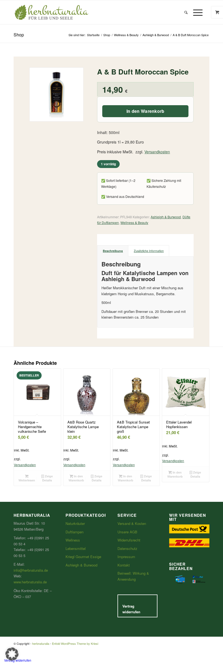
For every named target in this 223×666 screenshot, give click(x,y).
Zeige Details (47, 478)
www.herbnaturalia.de (30, 581)
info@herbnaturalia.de (31, 570)
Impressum (126, 556)
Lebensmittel (76, 548)
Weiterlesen (26, 480)
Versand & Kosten (131, 523)
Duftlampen (74, 531)
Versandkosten (157, 151)
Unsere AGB (127, 531)
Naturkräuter (75, 523)
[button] (12, 654)
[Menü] (196, 12)
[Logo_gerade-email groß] (52, 12)
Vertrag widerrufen (131, 608)
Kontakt (123, 565)
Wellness (73, 540)
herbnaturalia (40, 643)
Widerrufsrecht (128, 540)
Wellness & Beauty (134, 222)
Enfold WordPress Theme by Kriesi (75, 643)
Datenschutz (127, 548)
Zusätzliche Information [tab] (149, 251)
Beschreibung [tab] (113, 251)
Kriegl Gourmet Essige (83, 556)
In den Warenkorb (145, 111)
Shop (19, 35)
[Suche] (186, 12)
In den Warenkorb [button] (76, 478)
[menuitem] (186, 12)
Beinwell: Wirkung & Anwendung (133, 576)
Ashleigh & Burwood (166, 216)
